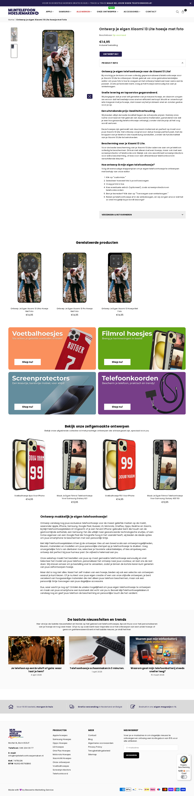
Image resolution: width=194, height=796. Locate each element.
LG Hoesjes (58, 746)
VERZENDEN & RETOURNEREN (117, 214)
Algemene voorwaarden (101, 743)
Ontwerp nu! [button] (110, 54)
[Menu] (189, 756)
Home (11, 20)
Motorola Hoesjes (62, 754)
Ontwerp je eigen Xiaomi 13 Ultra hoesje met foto (29, 310)
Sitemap (92, 754)
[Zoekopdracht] (177, 11)
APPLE (49, 11)
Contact (92, 735)
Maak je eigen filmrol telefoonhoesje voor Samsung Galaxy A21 (74, 497)
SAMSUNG (64, 11)
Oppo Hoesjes (60, 743)
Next (92, 63)
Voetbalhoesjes (61, 766)
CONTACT (151, 11)
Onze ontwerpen (61, 762)
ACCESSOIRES (131, 11)
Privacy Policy (95, 746)
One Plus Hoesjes (61, 750)
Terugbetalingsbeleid (99, 750)
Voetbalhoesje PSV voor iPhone (119, 495)
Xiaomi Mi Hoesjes (62, 758)
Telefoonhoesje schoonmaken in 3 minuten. (97, 668)
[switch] (184, 777)
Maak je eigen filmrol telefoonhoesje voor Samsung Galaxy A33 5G (165, 497)
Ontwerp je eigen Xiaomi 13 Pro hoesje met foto (75, 310)
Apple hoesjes (60, 735)
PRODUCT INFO (110, 63)
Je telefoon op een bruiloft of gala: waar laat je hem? (36, 670)
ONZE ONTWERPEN (107, 10)
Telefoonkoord (60, 773)
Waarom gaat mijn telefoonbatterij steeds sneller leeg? (157, 670)
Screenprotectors (62, 769)
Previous (24, 63)
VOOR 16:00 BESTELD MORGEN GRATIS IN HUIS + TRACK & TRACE (97, 3)
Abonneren (131, 755)
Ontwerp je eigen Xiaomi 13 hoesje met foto (120, 310)
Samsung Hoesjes (62, 739)
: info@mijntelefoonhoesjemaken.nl (25, 754)
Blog (90, 739)
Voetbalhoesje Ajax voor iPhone (29, 495)
